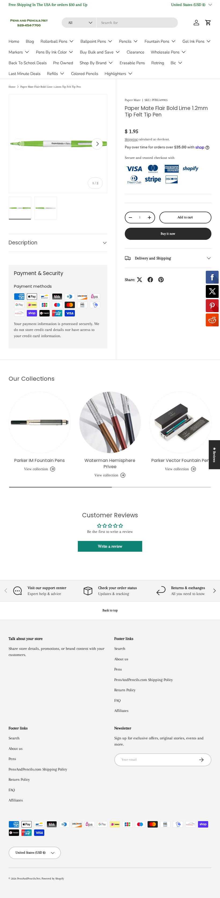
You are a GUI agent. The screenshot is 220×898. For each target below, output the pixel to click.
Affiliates (121, 710)
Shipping (131, 139)
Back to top (110, 610)
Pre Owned (63, 63)
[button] (208, 22)
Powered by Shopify (53, 878)
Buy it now (168, 234)
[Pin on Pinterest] (161, 279)
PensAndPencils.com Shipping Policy (143, 680)
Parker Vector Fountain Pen (180, 460)
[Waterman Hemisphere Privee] (110, 422)
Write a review (110, 546)
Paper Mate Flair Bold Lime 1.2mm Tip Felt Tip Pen (50, 86)
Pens (118, 669)
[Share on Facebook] (150, 279)
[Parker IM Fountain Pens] (39, 422)
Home (14, 41)
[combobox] (120, 22)
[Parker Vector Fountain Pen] (180, 422)
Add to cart (185, 217)
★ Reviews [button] (214, 454)
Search (119, 648)
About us (121, 659)
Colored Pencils (84, 73)
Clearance (135, 52)
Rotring (157, 63)
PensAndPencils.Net (28, 878)
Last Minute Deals (25, 73)
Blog (30, 41)
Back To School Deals (28, 63)
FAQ (117, 700)
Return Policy (124, 690)
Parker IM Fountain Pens (39, 460)
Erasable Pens (132, 63)
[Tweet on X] (139, 279)
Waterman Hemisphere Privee (110, 463)
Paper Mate (133, 100)
